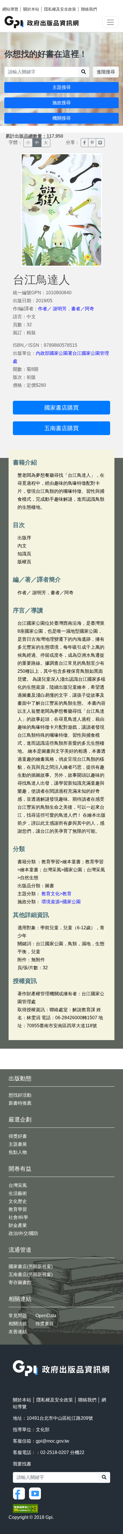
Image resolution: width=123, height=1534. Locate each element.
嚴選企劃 (20, 1119)
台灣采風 (18, 1185)
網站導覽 (10, 9)
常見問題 (18, 1315)
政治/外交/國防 (23, 1233)
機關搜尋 (61, 118)
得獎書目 (44, 1323)
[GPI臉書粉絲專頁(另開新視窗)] (20, 1493)
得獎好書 (18, 1136)
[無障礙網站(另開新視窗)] (25, 1508)
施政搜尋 (61, 102)
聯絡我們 (89, 9)
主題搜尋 (61, 87)
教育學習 (18, 1209)
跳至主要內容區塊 (16, 3)
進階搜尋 (106, 71)
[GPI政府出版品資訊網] (42, 22)
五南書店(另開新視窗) (31, 1274)
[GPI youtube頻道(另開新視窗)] (36, 1493)
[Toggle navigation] (110, 22)
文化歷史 (18, 1201)
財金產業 (18, 1225)
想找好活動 (20, 1095)
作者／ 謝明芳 (52, 308)
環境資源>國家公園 (61, 901)
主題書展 (18, 1144)
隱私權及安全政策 (60, 9)
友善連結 (18, 1331)
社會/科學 (18, 1217)
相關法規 (18, 1323)
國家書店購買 (61, 407)
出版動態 (20, 1078)
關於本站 (31, 9)
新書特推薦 (20, 1103)
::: (14, 1356)
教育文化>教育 (56, 893)
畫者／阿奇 (82, 308)
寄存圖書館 (20, 1282)
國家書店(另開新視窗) (31, 1266)
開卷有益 (20, 1168)
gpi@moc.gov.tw (52, 1441)
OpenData (45, 1315)
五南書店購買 (61, 428)
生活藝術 (18, 1193)
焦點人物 (18, 1152)
